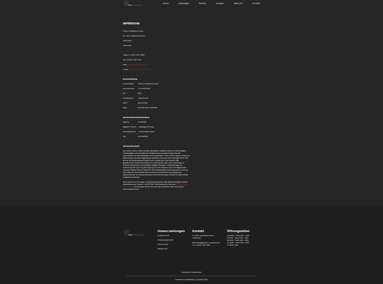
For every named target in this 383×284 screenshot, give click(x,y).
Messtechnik (162, 249)
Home (166, 3)
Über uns (238, 3)
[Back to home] (133, 3)
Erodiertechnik (163, 235)
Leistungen (183, 3)
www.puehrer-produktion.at (138, 64)
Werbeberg (189, 279)
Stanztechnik (163, 244)
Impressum (185, 272)
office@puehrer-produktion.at (140, 69)
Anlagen (220, 3)
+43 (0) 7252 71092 (202, 245)
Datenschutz (197, 272)
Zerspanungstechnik (166, 240)
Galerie (202, 3)
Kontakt (256, 3)
